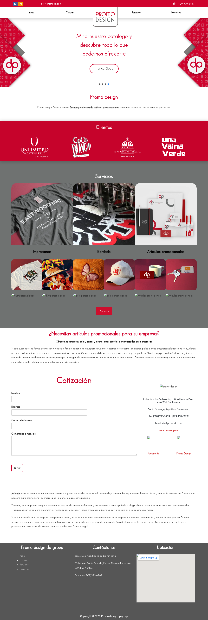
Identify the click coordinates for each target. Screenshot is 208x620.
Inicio (31, 12)
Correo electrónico (22, 420)
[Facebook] (15, 4)
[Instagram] (20, 4)
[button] (138, 12)
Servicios (136, 12)
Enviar (17, 468)
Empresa (15, 407)
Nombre (16, 393)
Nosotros (176, 12)
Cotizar (70, 12)
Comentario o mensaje (24, 434)
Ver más (104, 311)
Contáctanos (104, 547)
